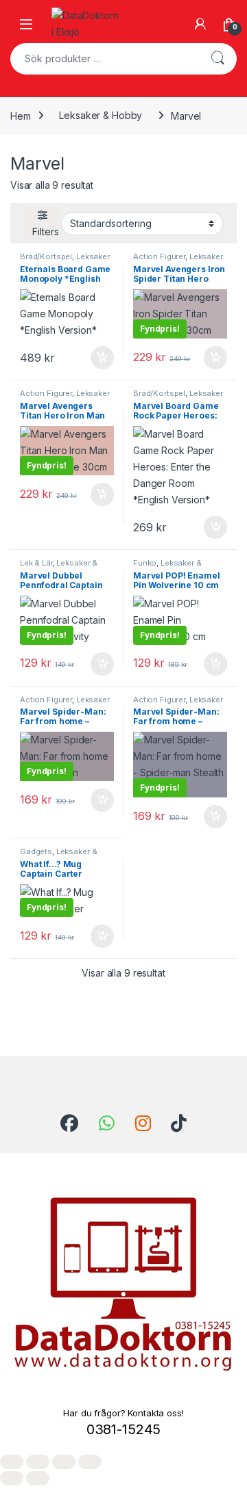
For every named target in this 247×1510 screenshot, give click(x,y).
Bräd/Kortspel (46, 256)
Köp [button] (102, 357)
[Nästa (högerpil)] (37, 1478)
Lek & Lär (36, 563)
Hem (20, 115)
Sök (217, 59)
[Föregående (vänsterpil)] (11, 1478)
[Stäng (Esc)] (90, 1462)
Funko (144, 563)
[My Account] (200, 24)
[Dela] (63, 1462)
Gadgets (36, 851)
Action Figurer (159, 256)
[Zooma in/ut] (11, 1462)
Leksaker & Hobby (100, 115)
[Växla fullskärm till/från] (37, 1462)
